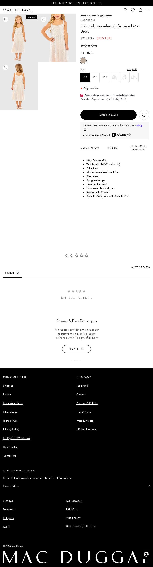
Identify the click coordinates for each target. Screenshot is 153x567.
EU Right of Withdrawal (16, 438)
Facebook (9, 509)
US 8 (115, 79)
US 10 (125, 79)
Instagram (8, 518)
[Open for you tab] (146, 554)
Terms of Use (10, 421)
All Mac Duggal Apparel (100, 15)
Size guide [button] (132, 69)
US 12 (135, 79)
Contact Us (9, 456)
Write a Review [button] (140, 267)
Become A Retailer (87, 403)
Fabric (113, 147)
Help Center (10, 447)
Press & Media (84, 421)
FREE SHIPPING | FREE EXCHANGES (76, 3)
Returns (7, 394)
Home (83, 15)
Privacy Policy (11, 429)
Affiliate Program (86, 429)
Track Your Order (13, 403)
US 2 (85, 77)
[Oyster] (83, 60)
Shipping (8, 386)
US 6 (104, 77)
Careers (80, 394)
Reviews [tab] (9, 272)
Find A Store (83, 412)
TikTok (6, 527)
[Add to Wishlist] (144, 115)
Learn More (76, 349)
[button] (140, 10)
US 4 (94, 77)
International (10, 412)
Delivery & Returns (138, 147)
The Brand (82, 386)
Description (89, 147)
